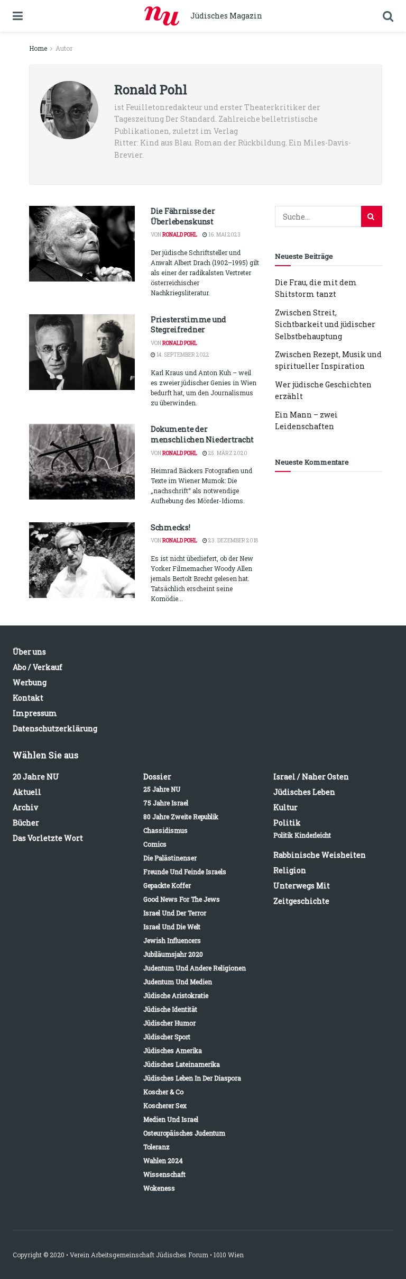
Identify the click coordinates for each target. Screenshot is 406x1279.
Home (38, 48)
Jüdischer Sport (166, 1036)
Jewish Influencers (172, 940)
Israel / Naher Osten (311, 777)
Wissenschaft (164, 1174)
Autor (64, 48)
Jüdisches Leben (304, 792)
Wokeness (159, 1188)
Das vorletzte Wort (48, 838)
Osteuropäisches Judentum (184, 1133)
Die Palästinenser (170, 858)
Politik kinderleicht (302, 835)
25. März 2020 (227, 453)
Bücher (26, 823)
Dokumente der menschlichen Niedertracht (202, 434)
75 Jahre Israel (165, 803)
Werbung (30, 682)
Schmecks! (170, 527)
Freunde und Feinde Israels (184, 871)
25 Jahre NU (161, 789)
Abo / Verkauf (37, 667)
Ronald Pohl (179, 234)
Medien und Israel (170, 1119)
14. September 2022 (182, 354)
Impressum (35, 713)
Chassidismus (165, 830)
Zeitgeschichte (301, 901)
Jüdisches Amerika (172, 1050)
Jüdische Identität (170, 1009)
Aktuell (27, 792)
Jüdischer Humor (169, 1023)
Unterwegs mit (301, 886)
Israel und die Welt (171, 926)
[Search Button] (371, 216)
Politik (287, 823)
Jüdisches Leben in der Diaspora (192, 1078)
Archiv (25, 807)
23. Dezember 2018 (232, 540)
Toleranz (156, 1146)
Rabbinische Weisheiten (319, 855)
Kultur (285, 807)
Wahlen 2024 (163, 1160)
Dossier (157, 777)
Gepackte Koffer (167, 885)
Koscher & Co (163, 1091)
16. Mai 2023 (224, 234)
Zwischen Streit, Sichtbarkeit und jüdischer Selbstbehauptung (325, 324)
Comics (155, 844)
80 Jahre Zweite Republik (180, 816)
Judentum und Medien (177, 981)
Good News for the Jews (181, 899)
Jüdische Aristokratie (175, 995)
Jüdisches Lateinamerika (181, 1064)
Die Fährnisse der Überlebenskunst (183, 216)
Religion (289, 870)
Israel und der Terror (174, 913)
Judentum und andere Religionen (194, 968)
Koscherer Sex (165, 1105)
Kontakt (28, 698)
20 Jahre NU (36, 777)
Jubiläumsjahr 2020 (173, 954)
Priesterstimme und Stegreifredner (188, 324)
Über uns (29, 652)
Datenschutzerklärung (55, 728)
